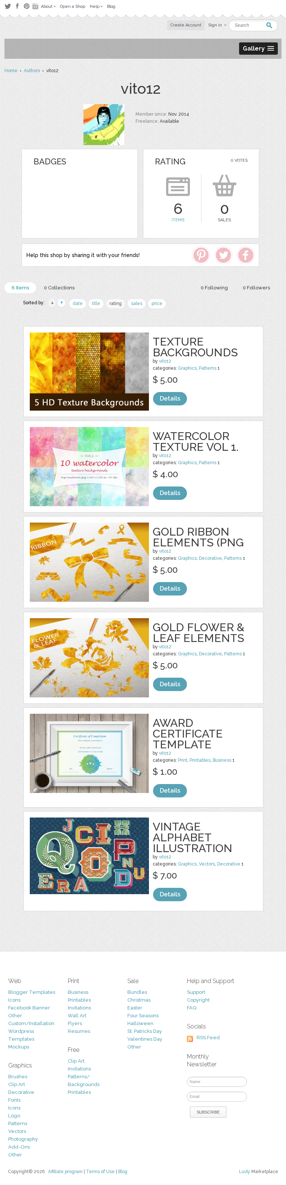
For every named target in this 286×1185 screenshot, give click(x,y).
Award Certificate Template (188, 733)
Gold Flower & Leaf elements (198, 633)
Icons (14, 1000)
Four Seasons (143, 1015)
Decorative (210, 558)
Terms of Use (100, 1171)
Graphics (187, 368)
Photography (23, 1139)
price (157, 303)
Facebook (17, 6)
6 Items (20, 287)
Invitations (79, 1008)
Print (182, 760)
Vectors (207, 864)
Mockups (18, 1047)
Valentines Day (144, 1039)
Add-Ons (19, 1147)
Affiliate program (65, 1171)
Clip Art (16, 1084)
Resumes (79, 1031)
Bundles (137, 992)
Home (11, 70)
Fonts (14, 1100)
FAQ (191, 1008)
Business (222, 760)
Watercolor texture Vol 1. (196, 441)
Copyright (198, 1000)
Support (196, 992)
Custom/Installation (31, 1023)
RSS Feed (208, 1037)
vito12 (165, 361)
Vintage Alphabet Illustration (192, 837)
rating (115, 303)
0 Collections (59, 287)
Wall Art (77, 1015)
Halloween (140, 1023)
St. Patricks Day (144, 1031)
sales (136, 303)
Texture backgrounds (195, 347)
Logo (14, 1115)
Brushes (17, 1076)
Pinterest (27, 6)
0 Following (214, 287)
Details (170, 398)
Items (178, 220)
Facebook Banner (29, 1008)
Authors (32, 70)
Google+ (36, 6)
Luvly (244, 1171)
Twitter (8, 6)
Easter (134, 1008)
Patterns (207, 368)
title (96, 303)
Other (15, 1015)
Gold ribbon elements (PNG (198, 537)
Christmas (138, 1000)
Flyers (75, 1023)
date (78, 303)
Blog (122, 1171)
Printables (200, 760)
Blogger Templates (31, 992)
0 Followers (256, 287)
